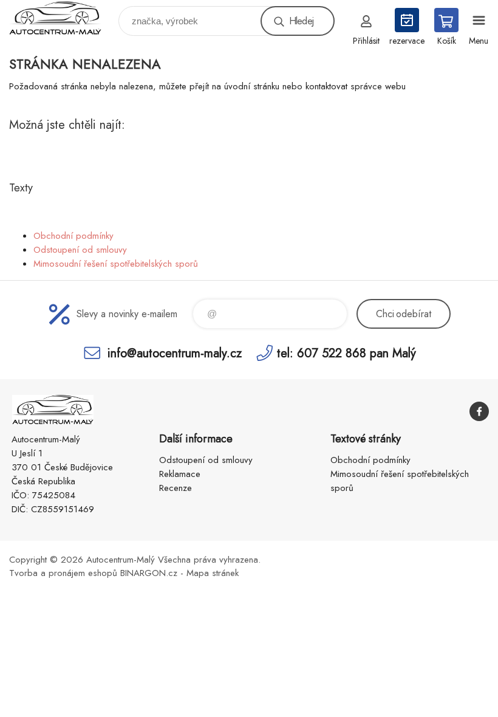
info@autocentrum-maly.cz (174, 353)
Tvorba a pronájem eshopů (63, 573)
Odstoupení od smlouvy (80, 249)
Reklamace (179, 474)
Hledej (301, 21)
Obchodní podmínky (73, 235)
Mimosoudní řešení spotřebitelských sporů (115, 263)
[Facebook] (479, 411)
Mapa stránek (212, 573)
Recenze (175, 488)
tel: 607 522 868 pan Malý (346, 353)
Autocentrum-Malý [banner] (63, 18)
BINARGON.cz (148, 573)
